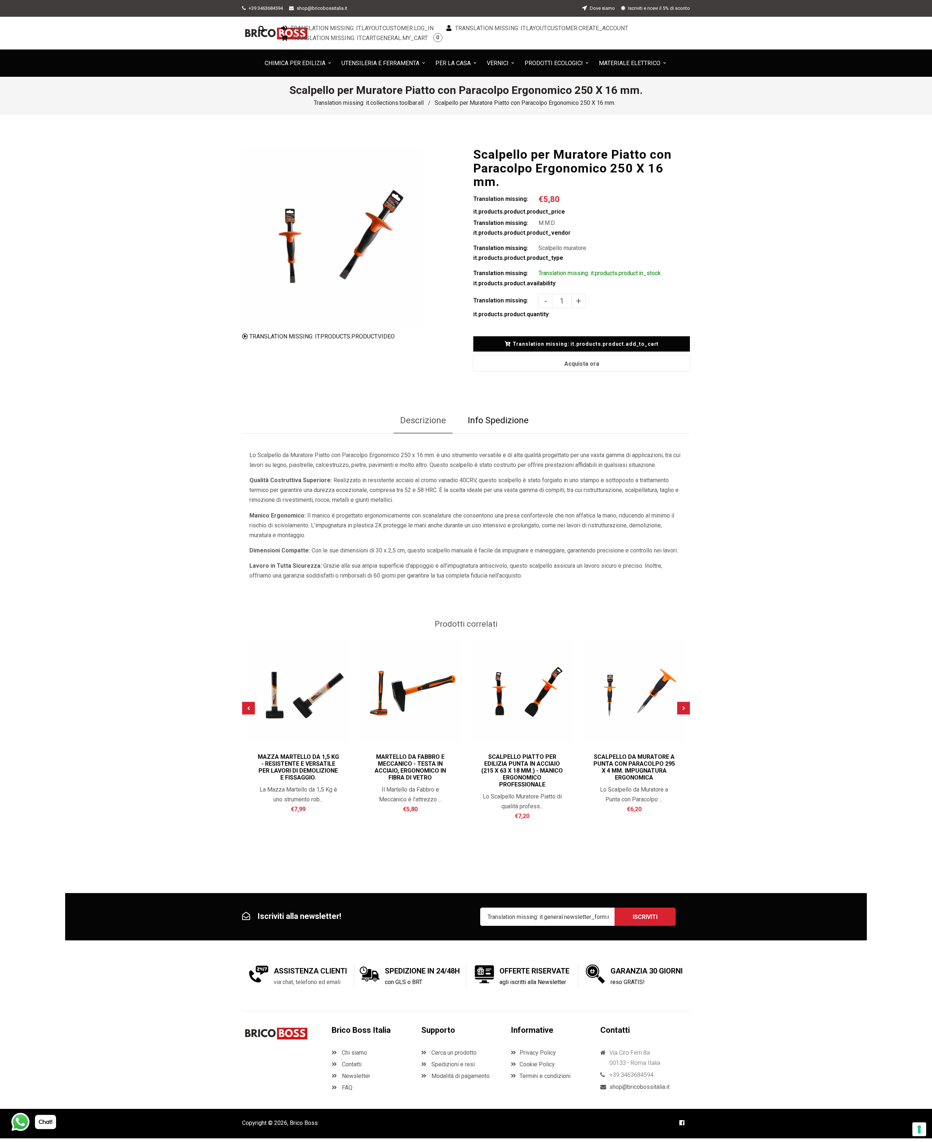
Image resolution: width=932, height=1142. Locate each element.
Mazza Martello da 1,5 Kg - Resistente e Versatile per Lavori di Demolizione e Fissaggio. (298, 767)
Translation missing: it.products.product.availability (505, 278)
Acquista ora (581, 363)
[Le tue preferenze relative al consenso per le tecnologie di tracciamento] (919, 1129)
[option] (332, 238)
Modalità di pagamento (460, 1075)
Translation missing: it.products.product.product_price (505, 205)
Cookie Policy (537, 1064)
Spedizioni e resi (452, 1064)
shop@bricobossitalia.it (322, 8)
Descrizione (423, 420)
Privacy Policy (538, 1052)
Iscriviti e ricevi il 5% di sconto (658, 8)
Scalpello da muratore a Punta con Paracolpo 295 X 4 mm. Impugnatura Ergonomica (634, 767)
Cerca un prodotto (453, 1052)
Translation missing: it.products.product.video (321, 336)
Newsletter (355, 1075)
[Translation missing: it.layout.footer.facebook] (681, 1122)
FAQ (346, 1087)
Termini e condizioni (545, 1075)
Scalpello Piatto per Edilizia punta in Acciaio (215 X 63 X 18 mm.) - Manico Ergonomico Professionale (522, 770)
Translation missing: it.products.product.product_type (505, 253)
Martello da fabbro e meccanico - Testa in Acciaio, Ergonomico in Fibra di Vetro (410, 767)
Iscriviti (645, 916)
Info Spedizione (498, 420)
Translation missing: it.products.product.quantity (505, 307)
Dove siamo (602, 8)
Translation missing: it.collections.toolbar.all (369, 102)
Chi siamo (353, 1052)
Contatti (351, 1064)
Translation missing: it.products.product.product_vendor (505, 227)
